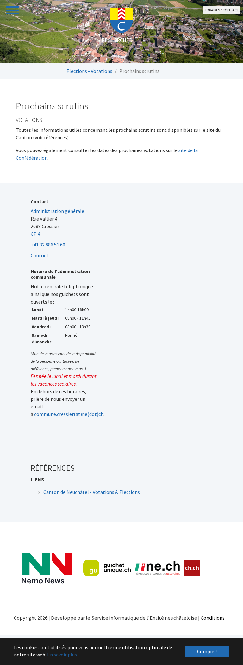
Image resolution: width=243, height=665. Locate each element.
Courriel (39, 255)
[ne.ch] (157, 568)
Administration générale (57, 211)
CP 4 (35, 234)
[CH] (192, 568)
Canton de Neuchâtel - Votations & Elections (91, 492)
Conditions (213, 617)
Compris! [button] (207, 651)
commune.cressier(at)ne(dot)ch (68, 414)
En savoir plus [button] (62, 654)
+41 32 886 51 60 (48, 244)
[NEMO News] (47, 568)
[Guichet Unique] (107, 568)
